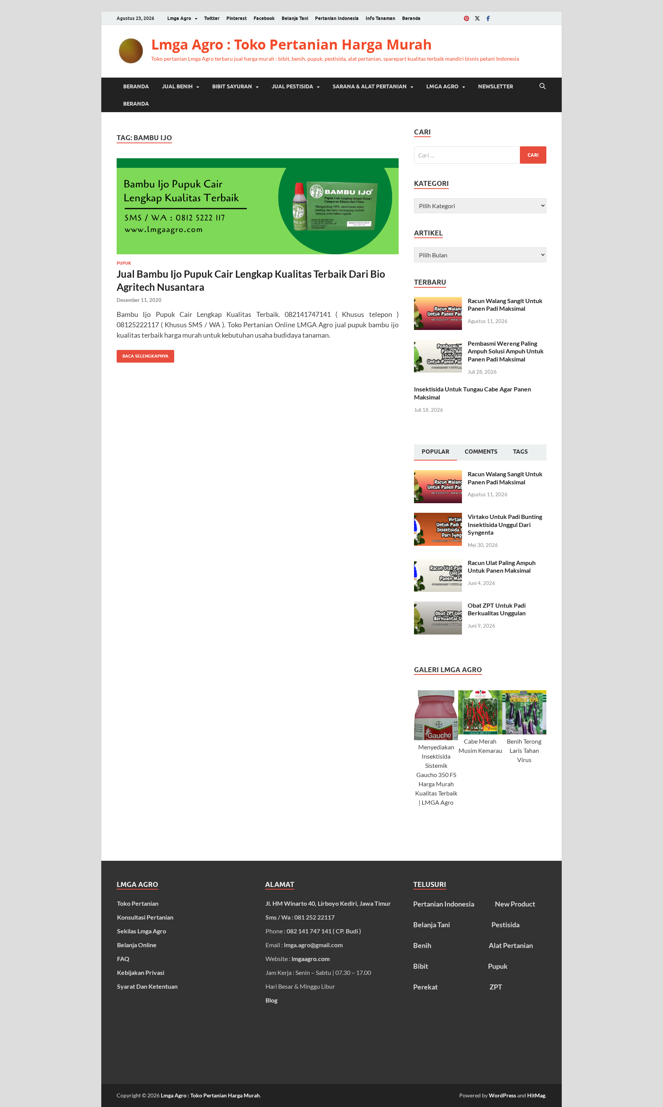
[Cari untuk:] (480, 155)
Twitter (211, 18)
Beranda (411, 18)
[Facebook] (488, 18)
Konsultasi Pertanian (145, 917)
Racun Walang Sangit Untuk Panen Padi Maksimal (505, 304)
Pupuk (124, 263)
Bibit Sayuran (232, 86)
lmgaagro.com (311, 958)
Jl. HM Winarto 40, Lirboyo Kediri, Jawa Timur (328, 903)
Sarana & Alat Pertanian (370, 86)
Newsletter (495, 86)
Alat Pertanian (511, 945)
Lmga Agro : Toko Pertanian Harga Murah (291, 44)
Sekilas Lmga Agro (141, 931)
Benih (422, 945)
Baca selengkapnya (142, 354)
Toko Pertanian (137, 903)
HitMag (536, 1095)
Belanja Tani (295, 18)
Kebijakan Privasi (140, 972)
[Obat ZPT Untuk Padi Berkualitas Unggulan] (438, 606)
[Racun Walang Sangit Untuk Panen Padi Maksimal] (438, 301)
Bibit (420, 966)
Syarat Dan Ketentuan (147, 986)
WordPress (502, 1095)
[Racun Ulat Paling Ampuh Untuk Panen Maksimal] (438, 563)
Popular (435, 451)
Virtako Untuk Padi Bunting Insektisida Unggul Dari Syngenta (505, 524)
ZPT (496, 987)
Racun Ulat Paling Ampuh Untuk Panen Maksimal (502, 566)
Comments (481, 451)
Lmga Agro (179, 18)
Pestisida (505, 924)
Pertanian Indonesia (337, 18)
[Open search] (542, 86)
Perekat (425, 987)
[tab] (435, 452)
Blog (271, 1000)
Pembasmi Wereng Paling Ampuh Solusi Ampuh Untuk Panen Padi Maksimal (506, 351)
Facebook (264, 18)
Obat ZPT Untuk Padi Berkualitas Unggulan (497, 609)
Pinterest (236, 18)
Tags (520, 451)
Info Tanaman (380, 18)
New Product (515, 904)
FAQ (123, 958)
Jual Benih (177, 86)
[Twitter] (477, 18)
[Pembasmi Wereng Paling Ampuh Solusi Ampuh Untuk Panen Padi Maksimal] (438, 344)
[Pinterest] (466, 18)
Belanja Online (137, 944)
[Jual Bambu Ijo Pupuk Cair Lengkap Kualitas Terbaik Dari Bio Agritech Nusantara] (258, 206)
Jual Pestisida (292, 86)
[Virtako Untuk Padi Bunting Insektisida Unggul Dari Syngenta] (438, 517)
